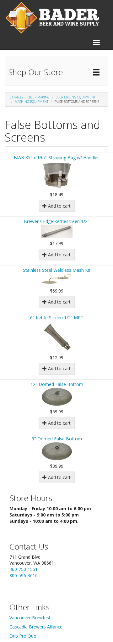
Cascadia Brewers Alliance (35, 627)
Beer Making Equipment (75, 97)
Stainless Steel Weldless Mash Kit (56, 270)
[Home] (52, 18)
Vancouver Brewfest (30, 618)
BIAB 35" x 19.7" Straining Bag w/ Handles (57, 157)
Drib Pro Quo (22, 636)
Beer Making (39, 97)
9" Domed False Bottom (57, 439)
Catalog (16, 97)
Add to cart (59, 206)
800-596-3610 (23, 575)
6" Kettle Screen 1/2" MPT (56, 318)
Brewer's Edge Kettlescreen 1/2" (56, 221)
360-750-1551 (23, 569)
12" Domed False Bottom (56, 384)
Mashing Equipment (31, 101)
